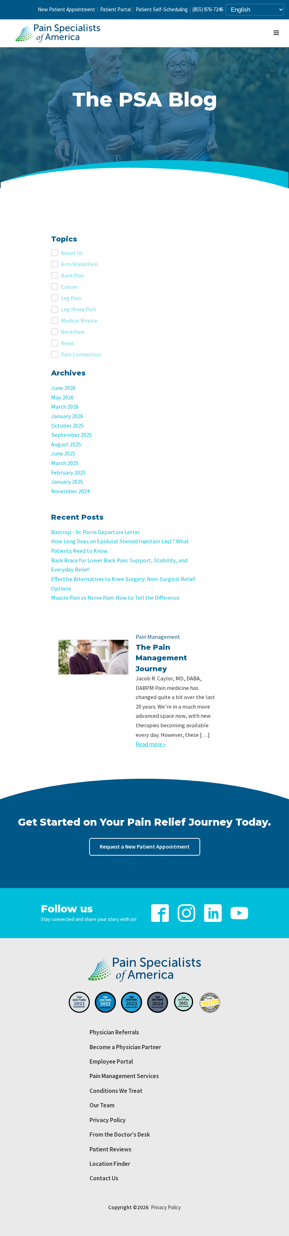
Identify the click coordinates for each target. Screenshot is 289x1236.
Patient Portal (115, 9)
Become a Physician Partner (125, 1047)
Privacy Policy (108, 1120)
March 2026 (65, 406)
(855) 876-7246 (207, 9)
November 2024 (70, 491)
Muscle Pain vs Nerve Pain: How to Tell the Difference (115, 597)
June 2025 (63, 453)
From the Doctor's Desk (120, 1134)
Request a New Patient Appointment (145, 846)
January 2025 (67, 481)
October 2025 (67, 425)
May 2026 (62, 397)
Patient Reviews (110, 1149)
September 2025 (71, 435)
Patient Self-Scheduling (162, 9)
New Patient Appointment (66, 9)
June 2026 (63, 388)
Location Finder (110, 1164)
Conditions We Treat (116, 1091)
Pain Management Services (124, 1076)
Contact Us (104, 1178)
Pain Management (158, 637)
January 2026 (67, 416)
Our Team (102, 1105)
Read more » (151, 744)
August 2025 (66, 444)
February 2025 (68, 472)
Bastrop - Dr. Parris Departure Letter (95, 532)
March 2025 (65, 463)
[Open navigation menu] (276, 33)
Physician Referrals (114, 1032)
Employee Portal (111, 1061)
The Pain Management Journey (161, 658)
